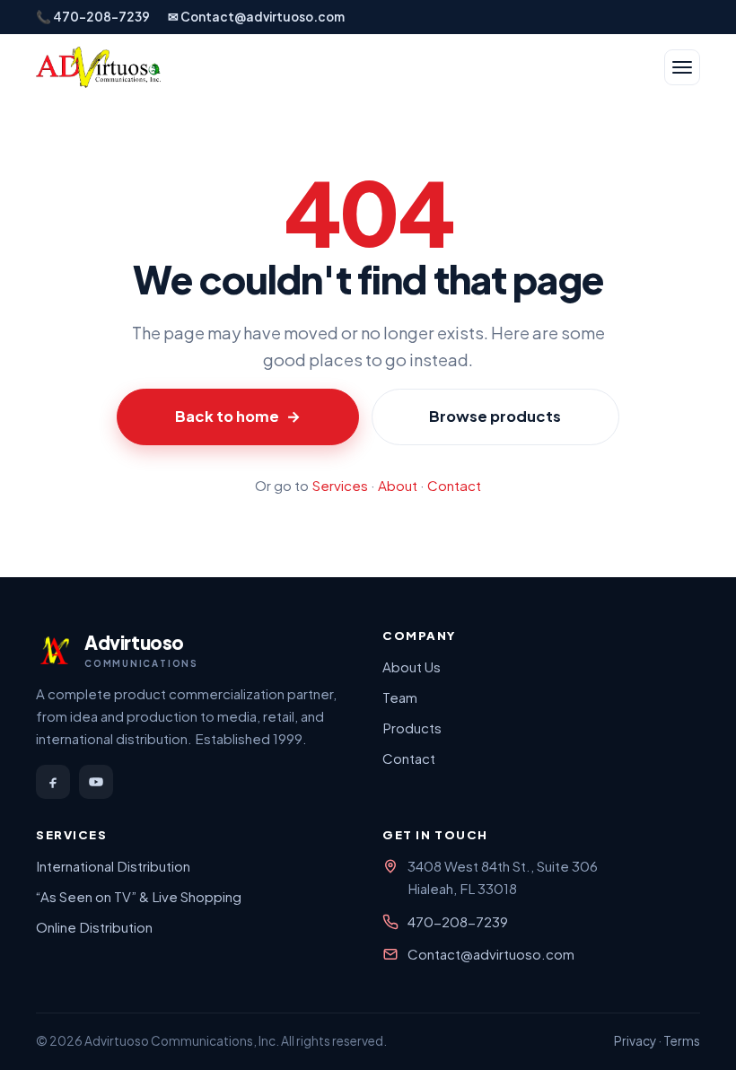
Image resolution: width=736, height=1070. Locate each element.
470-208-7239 (457, 921)
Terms (681, 1040)
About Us (411, 666)
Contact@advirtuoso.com (490, 953)
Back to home (238, 416)
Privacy (635, 1040)
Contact (454, 485)
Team (399, 697)
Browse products (495, 416)
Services (339, 485)
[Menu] (682, 67)
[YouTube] (96, 782)
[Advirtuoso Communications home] (98, 67)
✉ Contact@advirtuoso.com (256, 16)
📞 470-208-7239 (93, 16)
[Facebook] (53, 782)
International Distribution (113, 865)
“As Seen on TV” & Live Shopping (138, 896)
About (397, 485)
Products (412, 727)
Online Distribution (94, 926)
